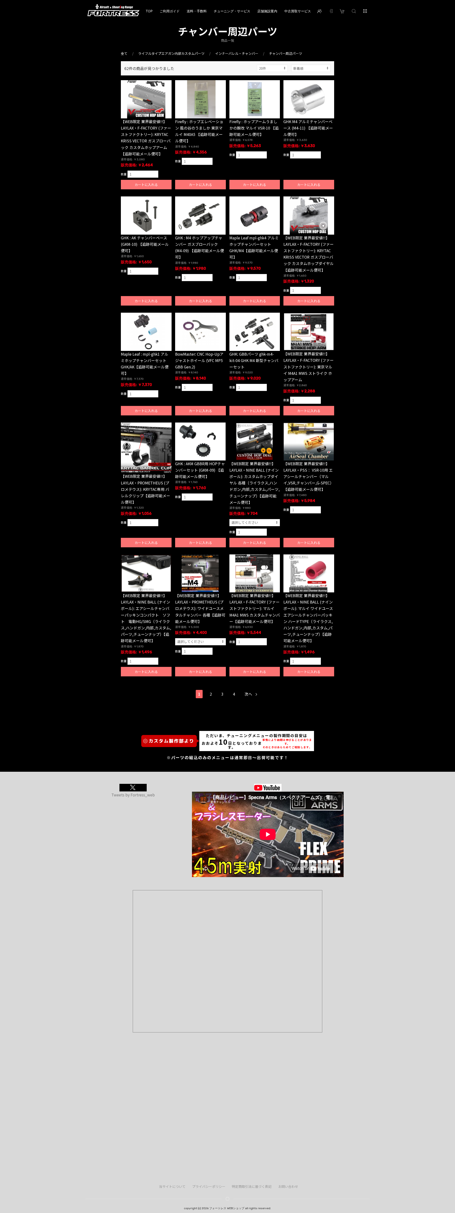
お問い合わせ (288, 1186)
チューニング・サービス (232, 11)
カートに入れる (146, 184)
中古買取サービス (297, 11)
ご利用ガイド (170, 11)
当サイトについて (172, 1186)
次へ (249, 694)
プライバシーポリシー (208, 1186)
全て (124, 53)
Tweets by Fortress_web (133, 795)
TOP (149, 11)
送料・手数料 (197, 11)
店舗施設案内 (267, 11)
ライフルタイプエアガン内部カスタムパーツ (171, 53)
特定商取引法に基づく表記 (252, 1186)
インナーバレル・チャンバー (236, 53)
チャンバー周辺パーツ (285, 53)
